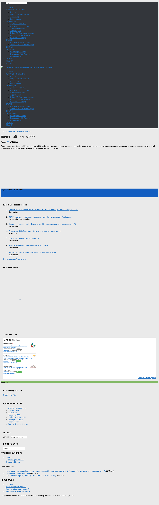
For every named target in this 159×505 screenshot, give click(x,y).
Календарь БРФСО (18, 51)
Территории (15, 30)
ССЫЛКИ (9, 61)
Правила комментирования (16, 487)
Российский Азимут (18, 37)
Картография (16, 19)
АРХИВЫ (6, 437)
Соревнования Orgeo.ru (147, 378)
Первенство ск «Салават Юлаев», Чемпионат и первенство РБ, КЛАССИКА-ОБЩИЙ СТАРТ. (43, 210)
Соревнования (13, 410)
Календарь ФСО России (20, 54)
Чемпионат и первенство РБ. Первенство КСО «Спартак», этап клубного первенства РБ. (42, 224)
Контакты (9, 484)
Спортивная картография (17, 408)
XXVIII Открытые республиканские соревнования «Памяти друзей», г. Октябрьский (40, 217)
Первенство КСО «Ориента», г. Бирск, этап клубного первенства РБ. (35, 231)
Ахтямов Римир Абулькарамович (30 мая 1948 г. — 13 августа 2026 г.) (31, 475)
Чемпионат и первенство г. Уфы (18, 473)
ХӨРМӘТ (9, 58)
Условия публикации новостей (17, 489)
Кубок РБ (9, 457)
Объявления (10, 131)
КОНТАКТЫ (10, 63)
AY (8, 142)
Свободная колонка (15, 419)
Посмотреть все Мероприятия (14, 259)
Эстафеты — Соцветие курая (22, 44)
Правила (13, 12)
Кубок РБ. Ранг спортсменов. (22, 33)
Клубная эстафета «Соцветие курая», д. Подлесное (28, 245)
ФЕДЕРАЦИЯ (11, 21)
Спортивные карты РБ (19, 14)
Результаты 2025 (9, 395)
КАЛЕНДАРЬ (11, 49)
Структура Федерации (19, 26)
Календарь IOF (16, 56)
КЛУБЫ (9, 40)
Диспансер (14, 17)
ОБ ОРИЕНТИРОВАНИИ (15, 10)
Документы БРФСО (18, 24)
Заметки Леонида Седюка (18, 424)
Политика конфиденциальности (18, 491)
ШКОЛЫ (9, 47)
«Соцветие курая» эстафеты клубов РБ (24, 238)
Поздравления (13, 422)
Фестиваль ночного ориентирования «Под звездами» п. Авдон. (33, 252)
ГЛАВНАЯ (9, 7)
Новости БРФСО (23, 131)
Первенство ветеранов (20, 35)
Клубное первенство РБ (20, 42)
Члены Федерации (17, 28)
